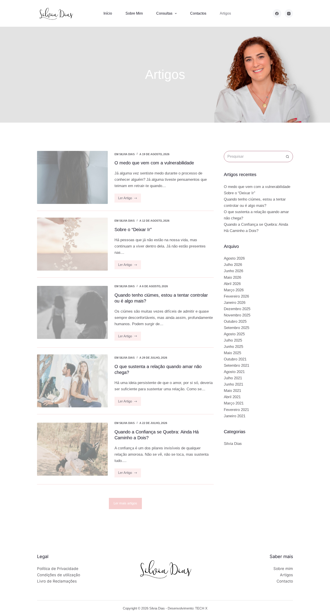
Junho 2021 (233, 384)
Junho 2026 (233, 271)
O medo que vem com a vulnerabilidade (154, 162)
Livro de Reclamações (57, 581)
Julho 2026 (233, 265)
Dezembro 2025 (237, 309)
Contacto (285, 581)
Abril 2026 (232, 284)
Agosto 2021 (234, 372)
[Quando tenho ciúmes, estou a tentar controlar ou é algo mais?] (72, 312)
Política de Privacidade (57, 568)
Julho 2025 (233, 340)
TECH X (201, 608)
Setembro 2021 (236, 365)
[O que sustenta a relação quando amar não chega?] (72, 380)
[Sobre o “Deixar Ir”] (72, 244)
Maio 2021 (232, 391)
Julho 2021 (233, 378)
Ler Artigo (129, 199)
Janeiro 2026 (234, 302)
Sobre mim (134, 13)
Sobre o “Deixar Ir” (133, 229)
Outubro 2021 (235, 359)
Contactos (198, 13)
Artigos (225, 13)
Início (107, 13)
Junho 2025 (233, 346)
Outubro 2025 (235, 321)
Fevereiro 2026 (236, 296)
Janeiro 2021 (234, 416)
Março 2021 (234, 403)
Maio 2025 (232, 353)
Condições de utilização (58, 575)
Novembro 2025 (237, 315)
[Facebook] (277, 13)
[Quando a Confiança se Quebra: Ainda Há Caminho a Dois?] (72, 449)
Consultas (164, 13)
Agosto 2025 (234, 334)
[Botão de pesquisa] (287, 156)
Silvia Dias (127, 154)
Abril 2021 (232, 397)
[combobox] (253, 156)
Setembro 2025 (236, 328)
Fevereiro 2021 (236, 410)
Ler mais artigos (125, 503)
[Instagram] (289, 13)
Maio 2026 (232, 277)
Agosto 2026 (234, 258)
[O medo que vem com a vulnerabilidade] (72, 177)
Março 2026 (234, 290)
